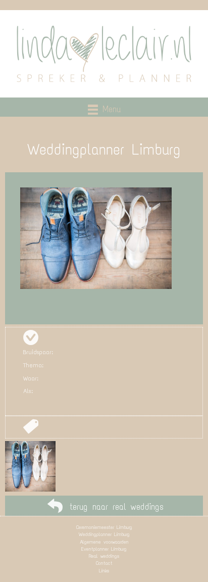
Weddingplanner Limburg (104, 534)
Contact (104, 563)
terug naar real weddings (117, 506)
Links (104, 570)
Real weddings (104, 556)
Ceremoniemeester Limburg (104, 527)
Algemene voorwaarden (104, 542)
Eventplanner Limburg (104, 549)
